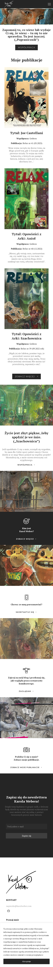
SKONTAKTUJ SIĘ (25, 612)
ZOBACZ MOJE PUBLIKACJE (24, 767)
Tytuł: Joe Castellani (26, 133)
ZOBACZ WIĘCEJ (25, 539)
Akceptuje (26, 961)
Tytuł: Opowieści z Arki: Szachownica (26, 336)
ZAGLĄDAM (25, 691)
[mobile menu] (49, 4)
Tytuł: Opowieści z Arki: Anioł (26, 236)
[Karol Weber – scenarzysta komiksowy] (9, 4)
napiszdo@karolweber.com (18, 906)
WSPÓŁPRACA (24, 465)
